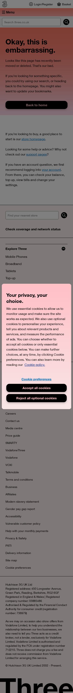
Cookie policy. (35, 364)
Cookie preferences (36, 379)
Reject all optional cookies (36, 398)
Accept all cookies (37, 388)
